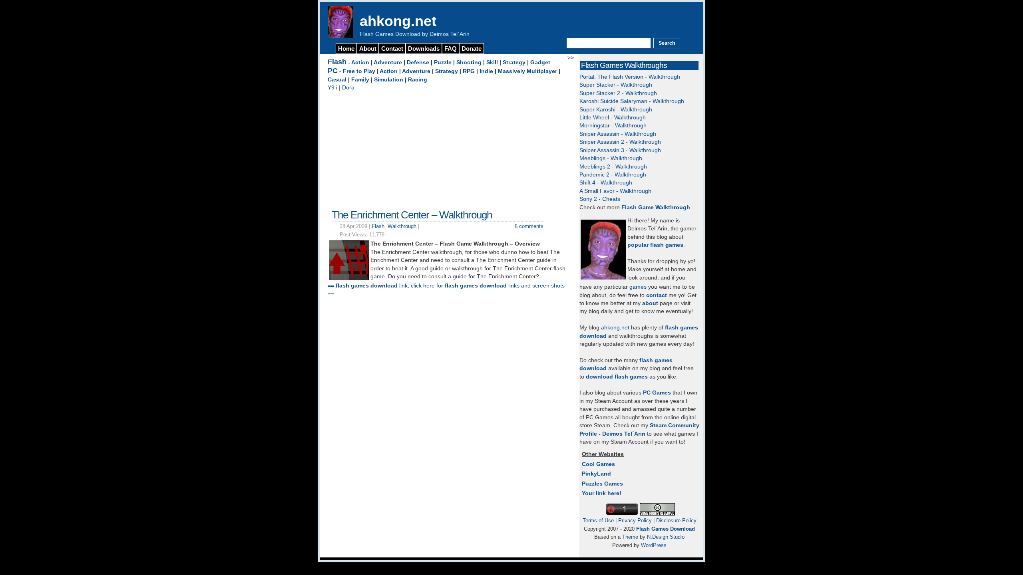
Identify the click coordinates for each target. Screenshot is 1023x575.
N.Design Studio (666, 537)
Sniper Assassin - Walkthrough (617, 134)
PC (333, 71)
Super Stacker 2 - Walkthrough (618, 93)
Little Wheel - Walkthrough (612, 118)
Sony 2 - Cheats (599, 199)
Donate (472, 48)
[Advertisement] (447, 148)
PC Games (657, 393)
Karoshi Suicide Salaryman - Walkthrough (631, 101)
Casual (337, 80)
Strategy (514, 62)
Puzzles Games (602, 484)
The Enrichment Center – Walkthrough (412, 214)
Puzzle (443, 62)
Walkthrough (402, 226)
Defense (418, 62)
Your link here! (601, 493)
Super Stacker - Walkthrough (615, 85)
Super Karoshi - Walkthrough (615, 110)
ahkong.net (398, 21)
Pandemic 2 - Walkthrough (612, 175)
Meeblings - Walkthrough (610, 158)
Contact (392, 48)
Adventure (388, 62)
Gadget (540, 62)
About (367, 48)
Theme (630, 537)
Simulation (388, 80)
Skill (492, 62)
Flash (337, 62)
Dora (348, 88)
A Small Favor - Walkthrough (615, 191)
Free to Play (359, 71)
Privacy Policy (635, 520)
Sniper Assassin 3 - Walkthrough (620, 150)
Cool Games (598, 464)
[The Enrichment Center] (349, 279)
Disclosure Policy (676, 520)
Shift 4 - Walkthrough (605, 183)
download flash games (617, 377)
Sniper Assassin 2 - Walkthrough (620, 142)
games (638, 287)
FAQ (450, 48)
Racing (417, 80)
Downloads (424, 48)
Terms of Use (598, 520)
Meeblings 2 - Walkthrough (613, 167)
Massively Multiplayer (527, 71)
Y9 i (332, 88)
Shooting (469, 62)
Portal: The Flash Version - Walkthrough (629, 77)
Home (346, 48)
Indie (486, 71)
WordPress (654, 545)
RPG (469, 71)
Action (360, 62)
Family (360, 80)
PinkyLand (596, 474)
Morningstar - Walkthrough (613, 126)
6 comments (529, 226)
